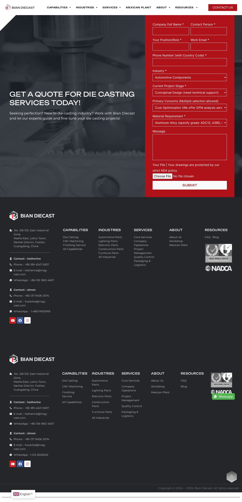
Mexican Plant (138, 7)
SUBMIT (189, 185)
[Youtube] (12, 320)
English (25, 494)
